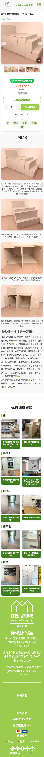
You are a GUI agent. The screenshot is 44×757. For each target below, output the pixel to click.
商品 (9, 19)
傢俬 (29, 380)
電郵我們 (22, 713)
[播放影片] (38, 60)
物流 (31, 753)
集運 (24, 753)
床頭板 (34, 123)
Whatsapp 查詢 (22, 718)
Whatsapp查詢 (25, 5)
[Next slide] (40, 43)
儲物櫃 (14, 344)
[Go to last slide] (4, 43)
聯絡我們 (22, 695)
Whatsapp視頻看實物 (23, 81)
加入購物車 (30, 107)
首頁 (3, 19)
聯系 (17, 376)
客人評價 (22, 626)
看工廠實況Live (22, 725)
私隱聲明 (22, 735)
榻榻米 (15, 123)
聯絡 (5, 387)
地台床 (25, 123)
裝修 (32, 337)
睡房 (14, 19)
